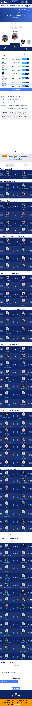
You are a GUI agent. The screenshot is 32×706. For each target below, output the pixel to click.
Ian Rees (10, 99)
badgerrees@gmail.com (18, 99)
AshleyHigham (5, 43)
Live (2, 6)
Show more (16, 90)
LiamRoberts (15, 41)
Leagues (20, 6)
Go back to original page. (19, 159)
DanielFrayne (22, 45)
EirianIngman (29, 45)
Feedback (16, 688)
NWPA (12, 24)
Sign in (16, 2)
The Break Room (16, 19)
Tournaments (10, 6)
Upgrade (28, 6)
